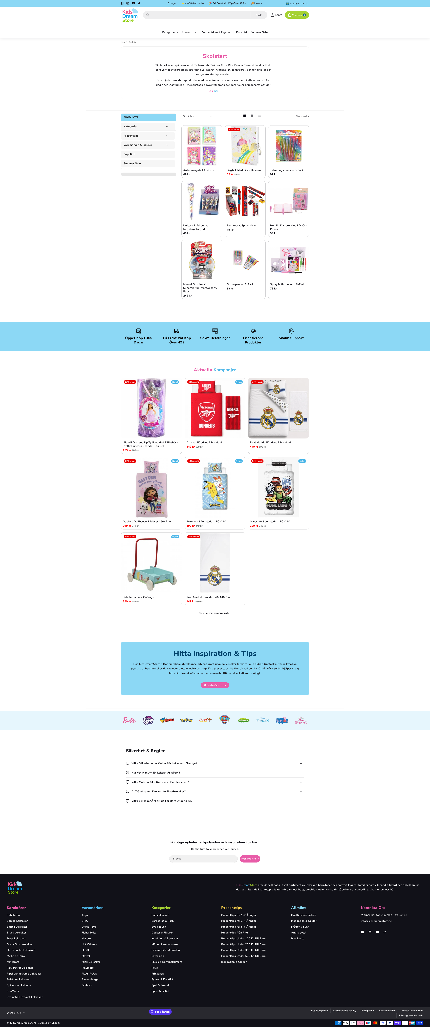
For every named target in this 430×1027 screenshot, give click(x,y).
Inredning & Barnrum (165, 938)
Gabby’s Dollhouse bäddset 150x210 (147, 522)
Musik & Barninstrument (167, 962)
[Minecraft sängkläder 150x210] (278, 487)
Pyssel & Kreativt (162, 979)
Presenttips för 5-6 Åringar (238, 927)
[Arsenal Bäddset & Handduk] (215, 408)
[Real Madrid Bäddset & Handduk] (278, 408)
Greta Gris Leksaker (19, 944)
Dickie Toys (89, 927)
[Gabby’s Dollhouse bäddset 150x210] (151, 487)
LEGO (85, 950)
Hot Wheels (89, 944)
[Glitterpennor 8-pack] (245, 260)
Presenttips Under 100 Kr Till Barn (243, 938)
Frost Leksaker (16, 938)
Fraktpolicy (367, 1010)
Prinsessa (158, 974)
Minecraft (13, 962)
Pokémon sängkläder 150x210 (206, 522)
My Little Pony (16, 956)
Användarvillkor (388, 1010)
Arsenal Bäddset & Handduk (204, 443)
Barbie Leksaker (17, 927)
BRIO (85, 921)
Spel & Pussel (160, 985)
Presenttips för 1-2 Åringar (238, 915)
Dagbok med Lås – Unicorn (244, 170)
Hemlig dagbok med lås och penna (288, 227)
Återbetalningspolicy (344, 1010)
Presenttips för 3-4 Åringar (238, 921)
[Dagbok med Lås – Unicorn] (245, 145)
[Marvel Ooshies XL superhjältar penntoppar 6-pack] (202, 260)
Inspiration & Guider (234, 962)
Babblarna (13, 915)
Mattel (86, 956)
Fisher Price (89, 932)
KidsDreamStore (26, 1022)
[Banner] (129, 720)
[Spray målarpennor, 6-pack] (288, 260)
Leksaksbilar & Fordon (166, 950)
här (392, 889)
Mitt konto (297, 938)
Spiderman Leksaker (20, 985)
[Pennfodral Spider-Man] (245, 201)
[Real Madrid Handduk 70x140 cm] (215, 563)
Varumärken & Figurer (138, 145)
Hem (123, 42)
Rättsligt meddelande (411, 1015)
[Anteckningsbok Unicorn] (202, 145)
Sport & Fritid (160, 991)
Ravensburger (91, 979)
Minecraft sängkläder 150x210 (270, 522)
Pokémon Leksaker (19, 979)
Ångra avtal (298, 932)
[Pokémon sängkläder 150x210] (215, 487)
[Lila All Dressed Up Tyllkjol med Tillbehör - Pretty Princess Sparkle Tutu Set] (151, 408)
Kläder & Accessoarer (165, 944)
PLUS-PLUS (89, 974)
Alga (85, 915)
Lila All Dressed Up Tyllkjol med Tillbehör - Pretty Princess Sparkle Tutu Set (150, 444)
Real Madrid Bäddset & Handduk (270, 443)
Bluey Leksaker (16, 932)
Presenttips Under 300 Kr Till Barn (243, 950)
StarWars (13, 991)
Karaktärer (16, 907)
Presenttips (131, 136)
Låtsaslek (158, 956)
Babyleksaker (160, 915)
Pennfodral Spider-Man (241, 225)
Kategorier (130, 126)
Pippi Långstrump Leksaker (24, 974)
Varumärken (92, 907)
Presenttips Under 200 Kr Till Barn (243, 944)
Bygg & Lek (159, 927)
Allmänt (298, 907)
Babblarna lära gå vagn (138, 597)
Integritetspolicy (319, 1010)
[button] (297, 15)
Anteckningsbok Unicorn (198, 170)
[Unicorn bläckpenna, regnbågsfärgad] (202, 201)
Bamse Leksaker (17, 921)
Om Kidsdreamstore (303, 915)
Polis (155, 968)
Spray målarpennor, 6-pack (287, 284)
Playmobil (88, 968)
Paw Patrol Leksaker (20, 968)
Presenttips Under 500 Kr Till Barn (243, 956)
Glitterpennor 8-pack (240, 284)
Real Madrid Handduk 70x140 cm (208, 597)
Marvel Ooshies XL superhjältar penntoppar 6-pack (200, 288)
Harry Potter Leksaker (21, 950)
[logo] (15, 887)
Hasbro (86, 938)
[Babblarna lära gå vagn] (151, 563)
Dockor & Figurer (162, 932)
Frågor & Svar (300, 927)
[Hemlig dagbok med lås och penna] (288, 201)
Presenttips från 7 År (234, 932)
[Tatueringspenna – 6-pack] (288, 145)
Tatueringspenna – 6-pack (286, 170)
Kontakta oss (373, 907)
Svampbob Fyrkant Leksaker (25, 997)
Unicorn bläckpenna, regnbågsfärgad (196, 227)
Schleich (87, 985)
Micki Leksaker (91, 962)
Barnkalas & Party (163, 921)
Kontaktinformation (412, 1010)
